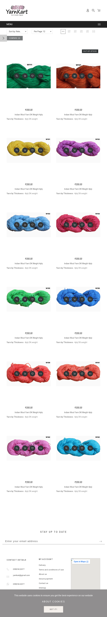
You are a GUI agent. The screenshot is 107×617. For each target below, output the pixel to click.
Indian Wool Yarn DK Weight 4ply (29, 115)
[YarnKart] (17, 10)
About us (43, 574)
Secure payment (46, 579)
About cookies (53, 601)
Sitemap (42, 588)
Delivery (42, 565)
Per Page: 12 (39, 31)
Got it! (53, 609)
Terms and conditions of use (51, 570)
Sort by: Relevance (17, 31)
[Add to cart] (25, 76)
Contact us (43, 583)
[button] (63, 31)
